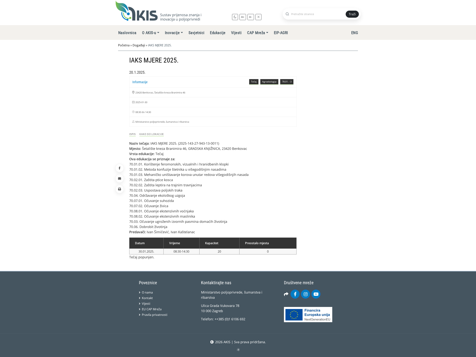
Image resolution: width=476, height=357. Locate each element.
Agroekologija (269, 81)
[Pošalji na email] (119, 178)
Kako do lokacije (151, 134)
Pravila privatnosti (154, 315)
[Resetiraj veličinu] (258, 17)
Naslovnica (127, 33)
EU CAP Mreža (152, 309)
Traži (352, 14)
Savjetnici (197, 33)
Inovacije (172, 33)
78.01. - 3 (287, 81)
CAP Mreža (256, 33)
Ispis (132, 134)
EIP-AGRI (281, 33)
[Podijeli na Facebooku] (119, 168)
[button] (119, 189)
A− (250, 17)
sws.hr (238, 349)
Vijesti (236, 33)
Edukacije (217, 33)
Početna (124, 45)
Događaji (139, 45)
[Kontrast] (235, 17)
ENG (354, 33)
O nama (147, 292)
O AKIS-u (149, 33)
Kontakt (147, 298)
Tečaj (254, 81)
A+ (242, 17)
